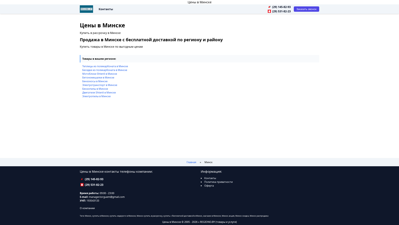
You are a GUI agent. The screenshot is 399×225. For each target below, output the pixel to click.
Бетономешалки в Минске (98, 77)
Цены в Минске (200, 2)
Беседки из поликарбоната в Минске (104, 70)
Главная (191, 162)
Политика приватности (218, 182)
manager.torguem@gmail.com (107, 197)
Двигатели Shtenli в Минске (99, 92)
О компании (87, 208)
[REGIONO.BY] (86, 9)
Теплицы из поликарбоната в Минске (105, 66)
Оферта (209, 185)
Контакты (106, 9)
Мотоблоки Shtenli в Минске (99, 73)
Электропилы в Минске (96, 96)
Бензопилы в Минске (95, 88)
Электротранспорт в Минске (99, 85)
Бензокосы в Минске (95, 81)
